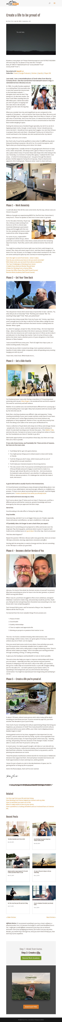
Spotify (40, 73)
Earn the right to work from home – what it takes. (22, 258)
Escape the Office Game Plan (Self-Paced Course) (22, 270)
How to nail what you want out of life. (18, 802)
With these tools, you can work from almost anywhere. (24, 262)
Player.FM (47, 73)
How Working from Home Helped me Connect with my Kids (25, 800)
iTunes (15, 73)
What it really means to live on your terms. (20, 804)
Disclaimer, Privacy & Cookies (36, 1019)
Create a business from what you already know (31, 493)
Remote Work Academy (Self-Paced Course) (20, 272)
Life (30, 21)
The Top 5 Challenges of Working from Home (21, 264)
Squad (19, 71)
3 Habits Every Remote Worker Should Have (20, 266)
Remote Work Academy (31, 958)
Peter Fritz (10, 21)
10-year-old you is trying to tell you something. (42, 872)
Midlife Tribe (50, 430)
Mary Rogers (25, 401)
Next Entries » (51, 917)
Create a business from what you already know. (43, 904)
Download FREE (31, 1007)
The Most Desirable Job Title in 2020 (16, 839)
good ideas (30, 531)
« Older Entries (11, 917)
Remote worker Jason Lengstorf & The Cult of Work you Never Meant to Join (18, 872)
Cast (22, 71)
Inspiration (25, 21)
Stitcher (34, 73)
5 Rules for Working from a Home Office (19, 268)
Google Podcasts (24, 73)
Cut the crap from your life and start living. (20, 798)
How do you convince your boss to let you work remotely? (25, 260)
